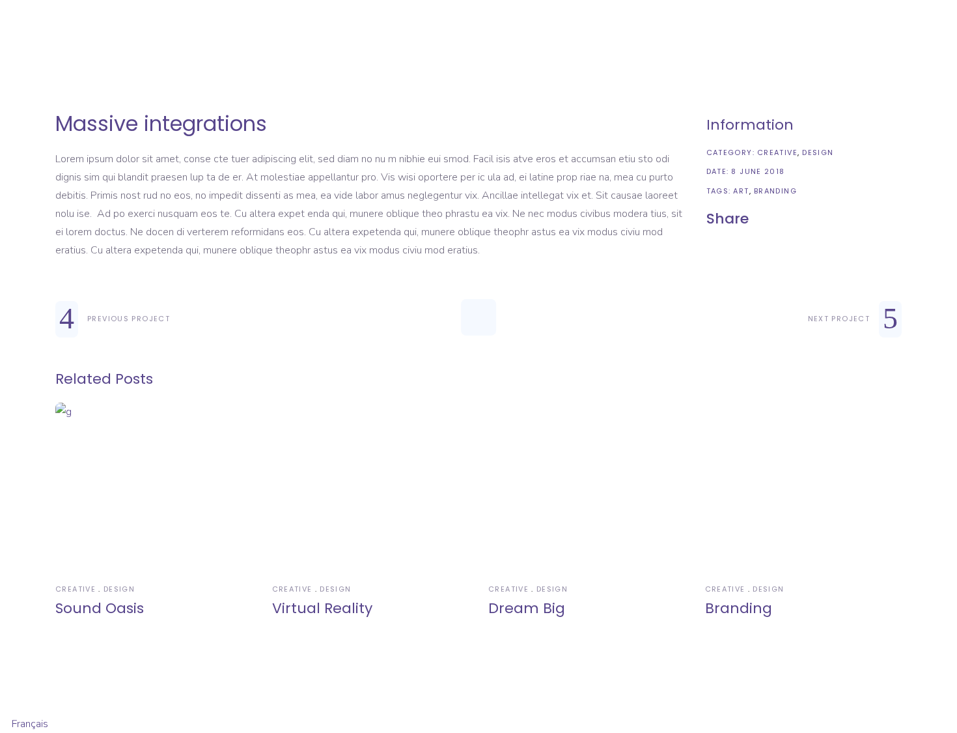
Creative (777, 152)
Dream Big (526, 608)
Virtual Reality (322, 608)
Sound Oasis (99, 608)
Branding (775, 191)
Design (817, 152)
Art (741, 191)
